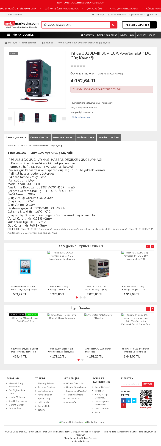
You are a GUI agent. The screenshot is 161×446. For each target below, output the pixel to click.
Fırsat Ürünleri (102, 408)
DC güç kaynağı (45, 229)
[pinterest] (123, 404)
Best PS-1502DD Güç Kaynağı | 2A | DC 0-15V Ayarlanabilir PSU (97, 289)
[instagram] (128, 399)
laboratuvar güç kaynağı (92, 229)
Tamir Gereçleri (29, 42)
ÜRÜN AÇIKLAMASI (16, 137)
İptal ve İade (15, 408)
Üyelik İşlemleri (45, 390)
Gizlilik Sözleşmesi (18, 401)
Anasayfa (88, 35)
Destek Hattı (138, 14)
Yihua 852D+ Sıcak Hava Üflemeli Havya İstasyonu (24, 350)
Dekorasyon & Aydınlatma (102, 403)
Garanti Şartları (16, 404)
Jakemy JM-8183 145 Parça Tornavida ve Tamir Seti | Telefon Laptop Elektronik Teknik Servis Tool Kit (98, 353)
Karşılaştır (107, 102)
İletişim (153, 14)
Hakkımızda (43, 402)
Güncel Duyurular (75, 383)
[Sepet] (113, 25)
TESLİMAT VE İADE (109, 137)
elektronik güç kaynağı (116, 229)
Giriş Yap (99, 14)
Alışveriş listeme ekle (82, 112)
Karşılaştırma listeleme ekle (85, 102)
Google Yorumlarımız (76, 387)
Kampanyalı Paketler (76, 390)
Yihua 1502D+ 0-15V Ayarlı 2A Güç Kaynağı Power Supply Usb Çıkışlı (60, 289)
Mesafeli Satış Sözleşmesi (16, 385)
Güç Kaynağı (47, 42)
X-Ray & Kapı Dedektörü (101, 396)
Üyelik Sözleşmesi (18, 397)
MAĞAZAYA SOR (86, 137)
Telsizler (99, 390)
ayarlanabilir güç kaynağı (66, 229)
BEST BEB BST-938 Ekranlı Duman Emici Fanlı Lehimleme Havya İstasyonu (136, 353)
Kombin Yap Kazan (107, 35)
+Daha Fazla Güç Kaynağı (109, 73)
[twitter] (134, 399)
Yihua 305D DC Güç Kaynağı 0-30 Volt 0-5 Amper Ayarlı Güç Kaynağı (24, 289)
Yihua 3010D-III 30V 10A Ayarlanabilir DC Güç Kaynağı (84, 42)
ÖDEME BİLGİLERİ (39, 137)
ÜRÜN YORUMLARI (63, 137)
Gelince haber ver (80, 117)
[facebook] (123, 399)
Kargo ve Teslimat (47, 387)
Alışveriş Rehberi (146, 35)
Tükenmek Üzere (74, 394)
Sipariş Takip (127, 35)
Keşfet (98, 412)
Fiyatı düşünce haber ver (83, 107)
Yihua (54, 232)
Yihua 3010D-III (28, 229)
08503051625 (15, 14)
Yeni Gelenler (73, 398)
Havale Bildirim (118, 14)
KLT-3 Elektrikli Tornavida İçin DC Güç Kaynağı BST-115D (135, 289)
